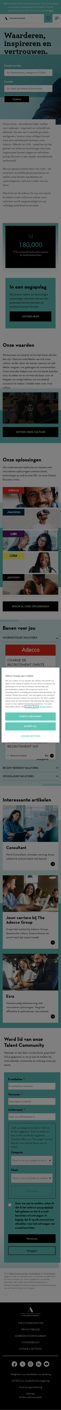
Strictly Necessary (30, 716)
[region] (30, 705)
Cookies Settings (30, 736)
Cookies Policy (31, 707)
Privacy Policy (45, 707)
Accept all (30, 726)
